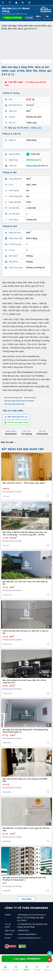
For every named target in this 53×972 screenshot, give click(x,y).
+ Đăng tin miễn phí (12, 18)
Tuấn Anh (33, 154)
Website (9, 934)
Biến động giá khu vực (17, 416)
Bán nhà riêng (29, 398)
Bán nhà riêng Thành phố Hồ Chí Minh (19, 401)
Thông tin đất (9, 172)
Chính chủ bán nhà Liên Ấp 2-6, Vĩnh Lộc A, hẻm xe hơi (25, 632)
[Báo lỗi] (49, 953)
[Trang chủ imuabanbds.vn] (45, 9)
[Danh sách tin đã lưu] (10, 2)
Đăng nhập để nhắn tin (37, 165)
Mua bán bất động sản (13, 398)
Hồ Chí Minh (23, 128)
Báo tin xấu (7, 442)
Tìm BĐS (29, 18)
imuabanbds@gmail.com (29, 938)
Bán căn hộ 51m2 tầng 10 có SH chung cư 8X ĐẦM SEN (25, 780)
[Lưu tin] (48, 496)
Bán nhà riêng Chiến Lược (14, 404)
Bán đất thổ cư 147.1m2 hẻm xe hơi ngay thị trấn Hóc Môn (26, 829)
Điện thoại (10, 930)
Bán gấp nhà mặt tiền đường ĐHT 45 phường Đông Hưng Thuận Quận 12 (25, 730)
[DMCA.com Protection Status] (22, 946)
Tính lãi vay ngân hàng (17, 422)
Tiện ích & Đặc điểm (12, 410)
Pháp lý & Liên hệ (11, 133)
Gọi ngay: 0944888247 (27, 958)
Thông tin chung (10, 93)
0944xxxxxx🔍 (34, 160)
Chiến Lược (36, 128)
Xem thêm (26, 899)
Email (7, 938)
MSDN (7, 915)
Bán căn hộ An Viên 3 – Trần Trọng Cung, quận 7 (24, 483)
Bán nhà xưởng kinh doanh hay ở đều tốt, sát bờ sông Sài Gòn (24, 681)
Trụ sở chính (8, 925)
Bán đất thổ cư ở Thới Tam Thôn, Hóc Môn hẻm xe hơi (25, 582)
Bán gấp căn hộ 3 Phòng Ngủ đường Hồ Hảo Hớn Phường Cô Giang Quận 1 (24, 878)
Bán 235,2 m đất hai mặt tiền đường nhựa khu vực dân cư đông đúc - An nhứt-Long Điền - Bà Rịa (25, 533)
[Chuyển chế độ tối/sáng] (3, 2)
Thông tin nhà (9, 226)
